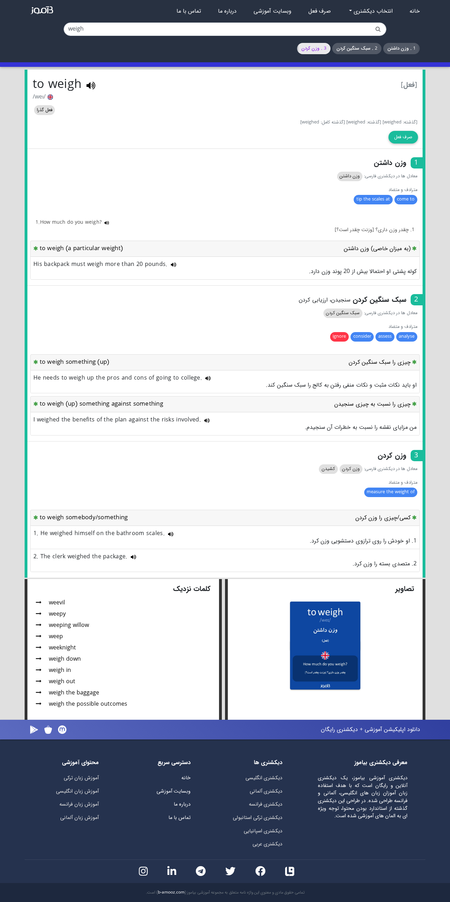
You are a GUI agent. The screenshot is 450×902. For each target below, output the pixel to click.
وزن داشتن (350, 176)
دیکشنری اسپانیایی (263, 831)
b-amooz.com (171, 892)
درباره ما (227, 11)
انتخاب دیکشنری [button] (372, 11)
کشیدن (328, 468)
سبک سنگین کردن (343, 313)
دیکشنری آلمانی (266, 791)
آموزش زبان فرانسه (79, 804)
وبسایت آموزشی (272, 11)
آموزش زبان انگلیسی (77, 791)
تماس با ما (188, 11)
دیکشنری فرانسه (265, 804)
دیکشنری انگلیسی (263, 778)
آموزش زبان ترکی (81, 778)
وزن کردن (351, 468)
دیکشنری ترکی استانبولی (257, 818)
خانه (415, 11)
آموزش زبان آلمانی (79, 818)
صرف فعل (319, 11)
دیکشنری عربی (267, 844)
